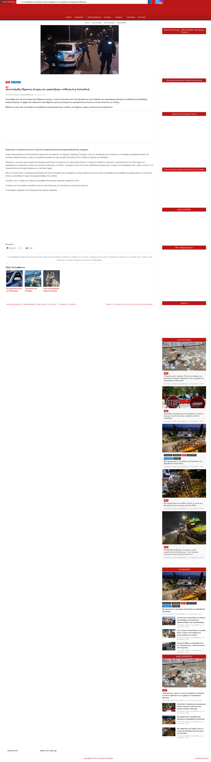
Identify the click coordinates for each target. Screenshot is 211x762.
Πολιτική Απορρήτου (202, 758)
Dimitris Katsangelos (106, 758)
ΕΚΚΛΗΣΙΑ (168, 455)
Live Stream (96, 23)
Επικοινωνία (121, 23)
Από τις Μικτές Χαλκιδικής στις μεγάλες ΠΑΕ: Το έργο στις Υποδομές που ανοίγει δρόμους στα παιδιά (191, 632)
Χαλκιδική (177, 458)
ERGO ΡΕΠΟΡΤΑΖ (94, 17)
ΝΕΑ (7, 82)
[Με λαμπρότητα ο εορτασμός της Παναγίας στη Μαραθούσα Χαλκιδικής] (184, 438)
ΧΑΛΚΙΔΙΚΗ (79, 17)
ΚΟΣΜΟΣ (119, 17)
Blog (87, 23)
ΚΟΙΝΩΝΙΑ (177, 455)
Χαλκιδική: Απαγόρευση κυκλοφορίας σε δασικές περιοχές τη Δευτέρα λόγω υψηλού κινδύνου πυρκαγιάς (184, 416)
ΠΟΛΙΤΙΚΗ (142, 17)
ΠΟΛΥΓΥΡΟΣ (191, 455)
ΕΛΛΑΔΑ (107, 17)
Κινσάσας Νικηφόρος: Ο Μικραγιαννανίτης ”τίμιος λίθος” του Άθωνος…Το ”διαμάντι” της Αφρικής (41, 304)
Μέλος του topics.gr (48, 751)
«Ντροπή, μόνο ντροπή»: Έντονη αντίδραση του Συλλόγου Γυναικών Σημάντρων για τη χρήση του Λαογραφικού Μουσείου (44, 2)
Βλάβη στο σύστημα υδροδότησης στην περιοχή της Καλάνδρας (129, 304)
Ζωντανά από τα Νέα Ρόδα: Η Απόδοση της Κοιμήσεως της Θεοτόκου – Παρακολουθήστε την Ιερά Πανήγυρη (191, 620)
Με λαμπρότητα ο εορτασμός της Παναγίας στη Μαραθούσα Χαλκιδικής (183, 462)
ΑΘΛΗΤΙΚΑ (131, 17)
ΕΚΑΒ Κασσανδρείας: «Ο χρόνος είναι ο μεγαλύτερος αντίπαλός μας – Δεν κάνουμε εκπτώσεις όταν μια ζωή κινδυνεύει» (181, 552)
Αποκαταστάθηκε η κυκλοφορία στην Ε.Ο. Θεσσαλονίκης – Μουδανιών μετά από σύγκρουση (191, 645)
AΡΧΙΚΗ (68, 17)
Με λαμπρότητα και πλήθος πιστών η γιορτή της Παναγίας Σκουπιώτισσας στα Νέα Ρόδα (183, 504)
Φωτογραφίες (109, 23)
